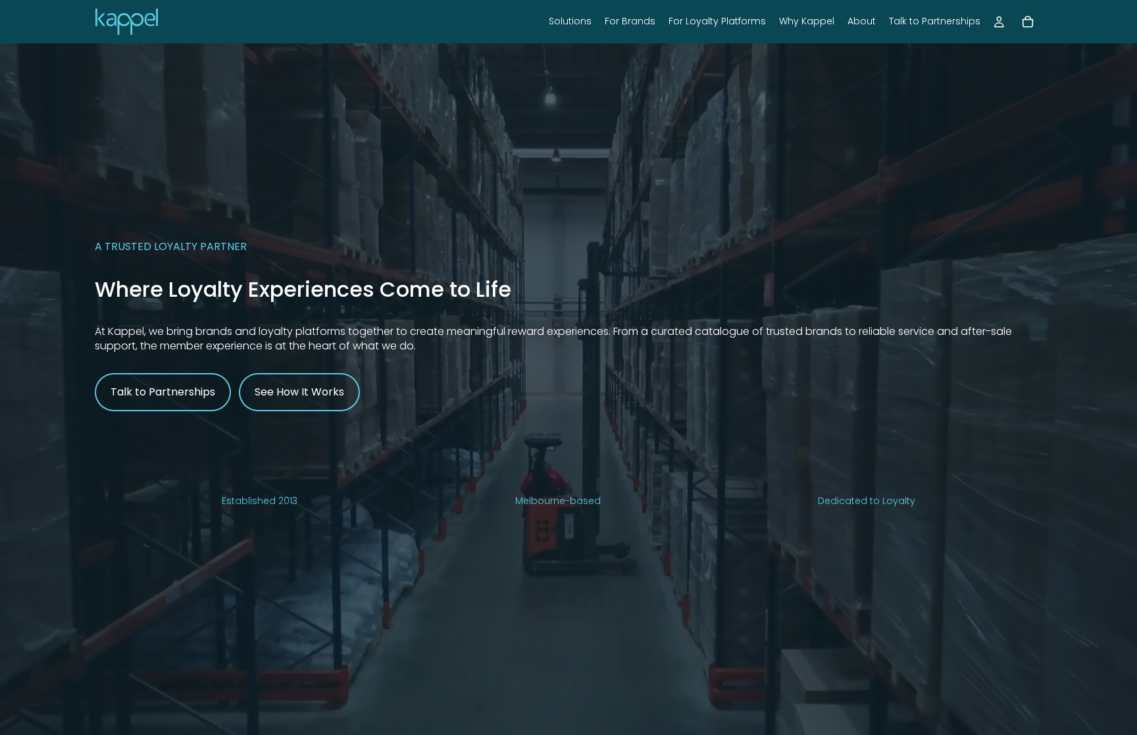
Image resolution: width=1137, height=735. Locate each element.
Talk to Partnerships (163, 391)
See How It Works (299, 391)
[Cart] (1027, 21)
